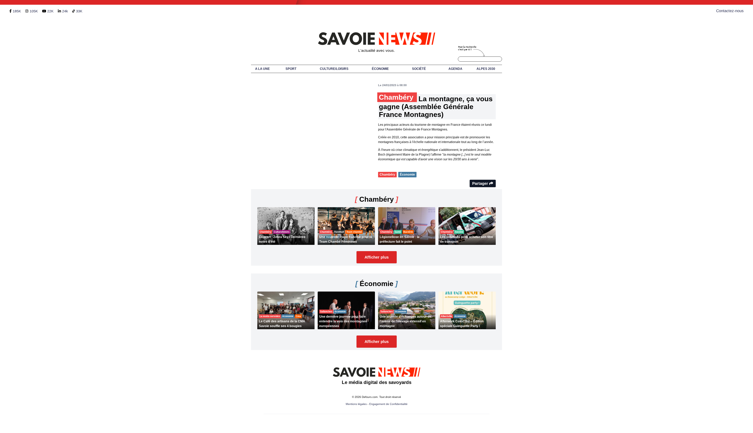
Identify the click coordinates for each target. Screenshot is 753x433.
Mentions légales (356, 404)
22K (50, 11)
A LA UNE (262, 68)
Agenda (455, 68)
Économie (380, 68)
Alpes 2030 (486, 68)
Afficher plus (377, 257)
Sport (291, 68)
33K (79, 11)
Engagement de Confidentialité (388, 404)
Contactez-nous (730, 11)
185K (17, 11)
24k (65, 11)
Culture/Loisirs (334, 68)
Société (419, 68)
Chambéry (387, 174)
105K (34, 11)
